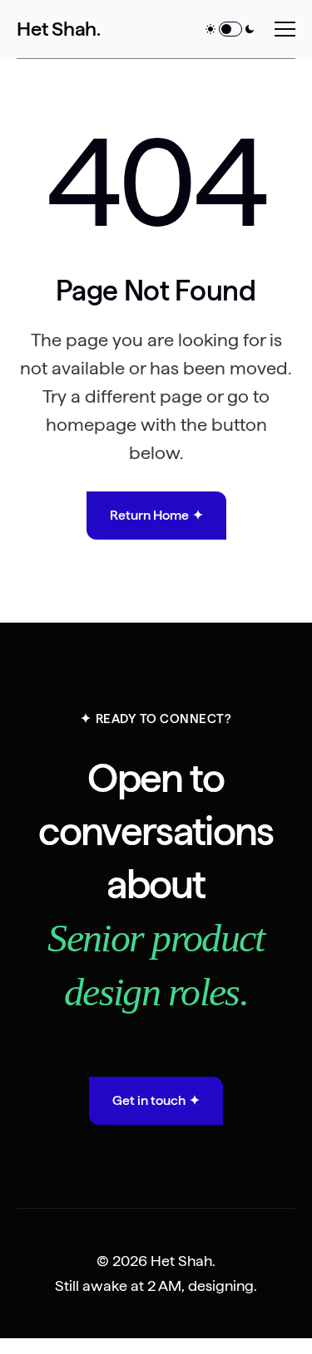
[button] (285, 29)
